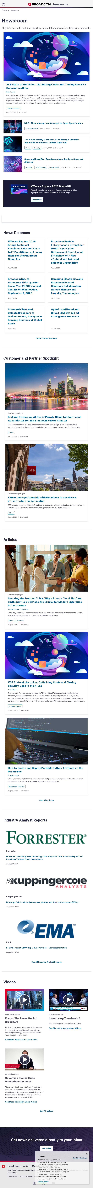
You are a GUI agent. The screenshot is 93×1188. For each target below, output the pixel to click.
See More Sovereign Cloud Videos (21, 1102)
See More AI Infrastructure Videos (21, 1039)
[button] (24, 1000)
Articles (27, 1166)
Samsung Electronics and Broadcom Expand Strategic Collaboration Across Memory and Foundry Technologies (67, 286)
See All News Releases (46, 338)
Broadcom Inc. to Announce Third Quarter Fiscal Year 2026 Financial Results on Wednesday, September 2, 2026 (24, 286)
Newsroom (60, 4)
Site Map (29, 1176)
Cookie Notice (43, 1181)
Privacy (21, 1176)
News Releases (15, 1166)
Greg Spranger (13, 775)
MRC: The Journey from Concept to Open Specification (53, 123)
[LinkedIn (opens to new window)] (34, 1183)
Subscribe (46, 1148)
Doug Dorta (24, 609)
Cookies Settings (80, 1158)
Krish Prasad (11, 92)
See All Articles (46, 800)
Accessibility (12, 1176)
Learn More (37, 200)
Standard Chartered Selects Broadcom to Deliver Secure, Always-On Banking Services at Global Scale (25, 316)
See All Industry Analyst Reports (46, 962)
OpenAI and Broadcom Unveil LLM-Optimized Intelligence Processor (65, 313)
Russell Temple (13, 609)
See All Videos (46, 1111)
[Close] (87, 1153)
